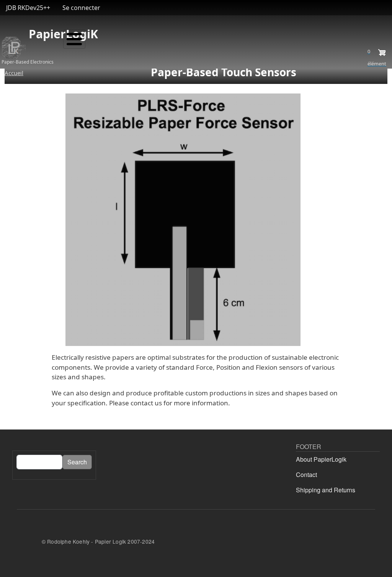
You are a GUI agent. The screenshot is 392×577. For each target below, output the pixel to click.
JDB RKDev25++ (28, 7)
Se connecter (81, 7)
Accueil (14, 73)
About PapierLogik (321, 459)
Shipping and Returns (325, 489)
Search (77, 461)
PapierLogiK (28, 34)
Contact (306, 474)
